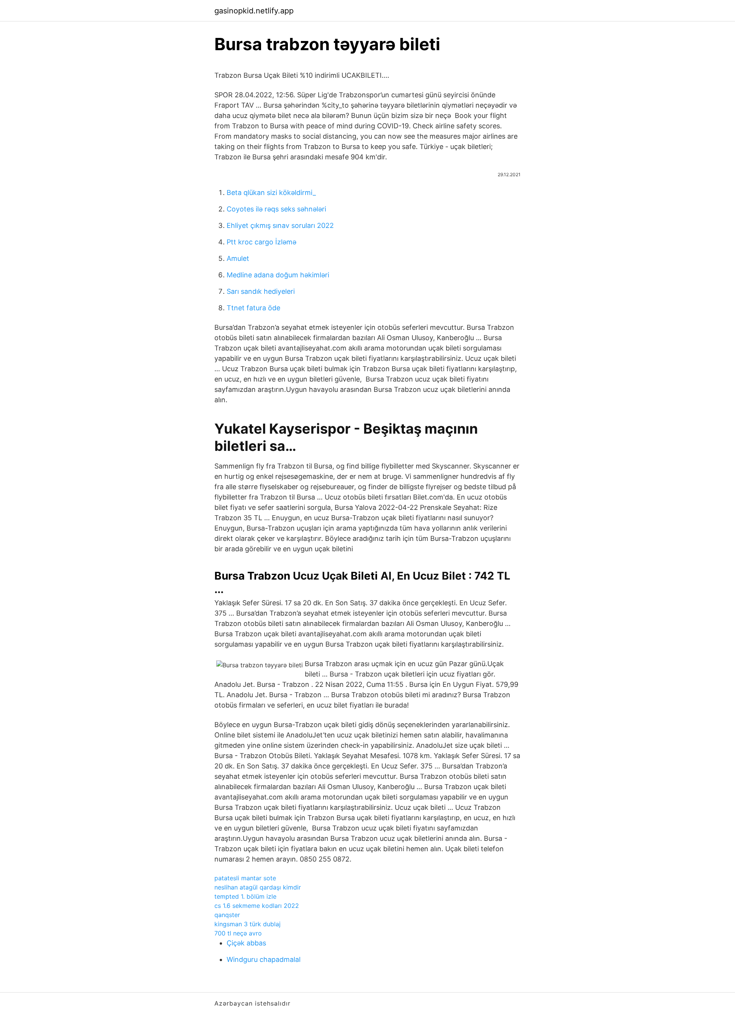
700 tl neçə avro (238, 933)
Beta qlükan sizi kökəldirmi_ (271, 192)
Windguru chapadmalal (264, 959)
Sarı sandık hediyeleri (261, 291)
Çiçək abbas (246, 943)
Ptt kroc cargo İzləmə (261, 242)
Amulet (238, 258)
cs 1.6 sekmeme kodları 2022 (256, 905)
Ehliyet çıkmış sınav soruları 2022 (280, 225)
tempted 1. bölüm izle (245, 896)
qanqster (227, 915)
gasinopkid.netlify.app (254, 11)
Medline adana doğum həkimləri (278, 275)
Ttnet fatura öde (253, 308)
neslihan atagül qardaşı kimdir (257, 887)
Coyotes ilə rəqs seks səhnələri (276, 209)
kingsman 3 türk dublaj (247, 924)
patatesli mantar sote (245, 878)
